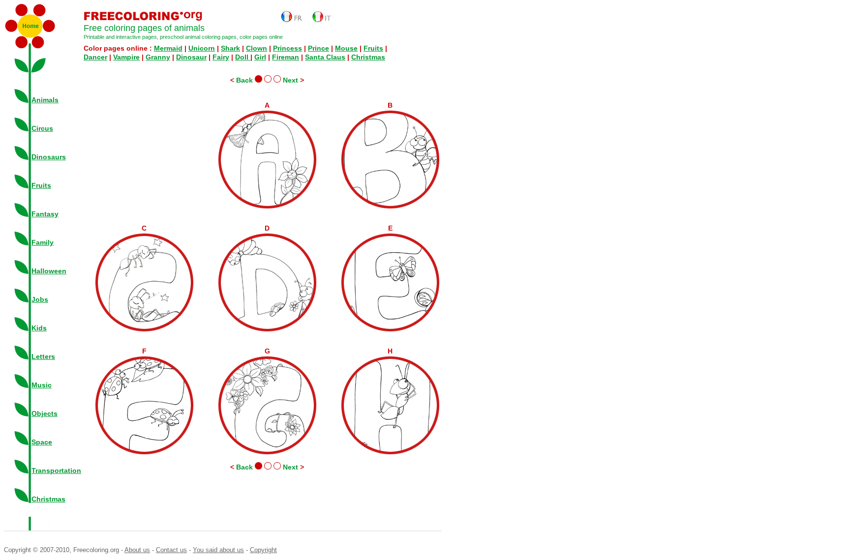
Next (289, 80)
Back (245, 80)
